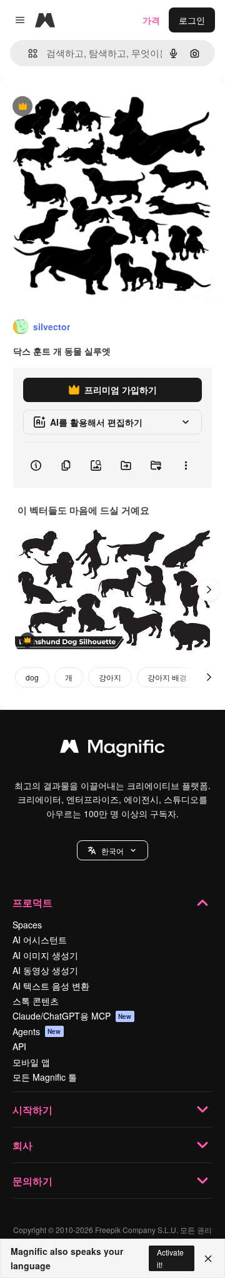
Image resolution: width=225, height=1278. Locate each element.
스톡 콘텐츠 (35, 1001)
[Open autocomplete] (28, 53)
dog (32, 677)
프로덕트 (32, 902)
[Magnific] (112, 749)
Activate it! (170, 1258)
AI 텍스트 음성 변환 (50, 986)
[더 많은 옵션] (185, 465)
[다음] (209, 590)
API (19, 1046)
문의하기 (32, 1181)
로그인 (192, 20)
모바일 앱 (31, 1062)
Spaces (27, 924)
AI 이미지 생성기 (45, 955)
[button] (112, 850)
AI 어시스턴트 (39, 939)
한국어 (112, 850)
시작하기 (32, 1110)
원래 (71, 107)
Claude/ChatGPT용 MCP (72, 1016)
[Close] (208, 1258)
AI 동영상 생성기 (45, 970)
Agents (36, 1031)
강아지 (110, 677)
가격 (151, 20)
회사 (22, 1145)
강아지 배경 (167, 677)
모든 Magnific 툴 (44, 1077)
